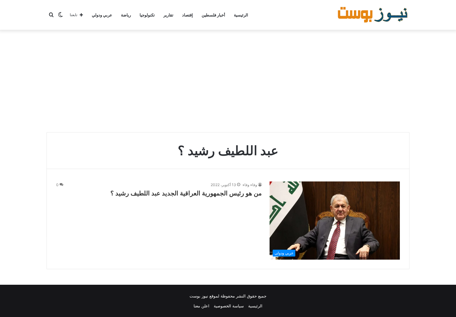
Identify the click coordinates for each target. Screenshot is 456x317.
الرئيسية (241, 14)
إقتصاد (187, 14)
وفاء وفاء (250, 184)
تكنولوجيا (147, 14)
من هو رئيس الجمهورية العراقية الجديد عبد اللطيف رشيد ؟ (186, 193)
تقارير (168, 14)
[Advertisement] (228, 79)
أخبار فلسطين (213, 14)
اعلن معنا (201, 305)
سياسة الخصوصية (229, 305)
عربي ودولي (102, 14)
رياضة (126, 14)
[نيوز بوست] (373, 15)
